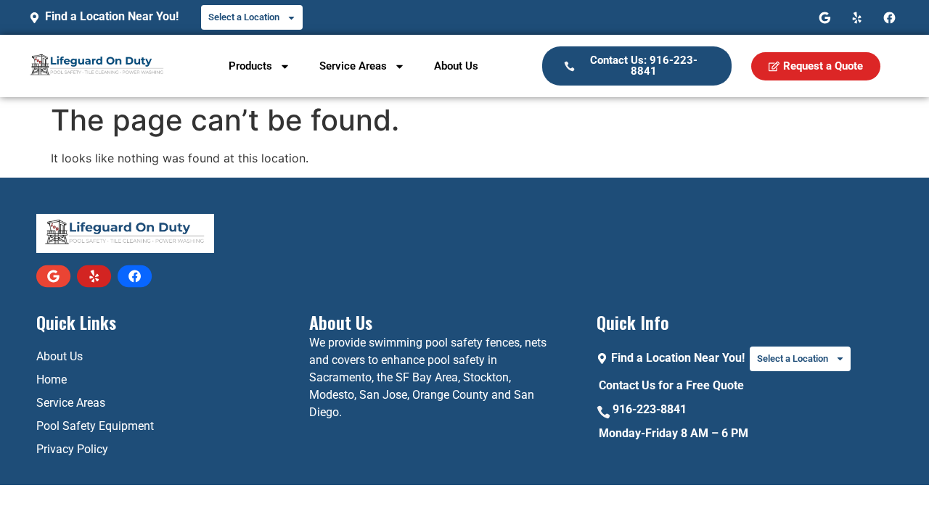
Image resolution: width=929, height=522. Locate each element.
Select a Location (243, 17)
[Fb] (889, 18)
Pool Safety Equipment (95, 426)
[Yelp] (857, 18)
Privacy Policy (72, 449)
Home (51, 379)
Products (250, 65)
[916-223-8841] (603, 412)
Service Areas (353, 65)
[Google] (824, 18)
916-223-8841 (650, 409)
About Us (456, 65)
